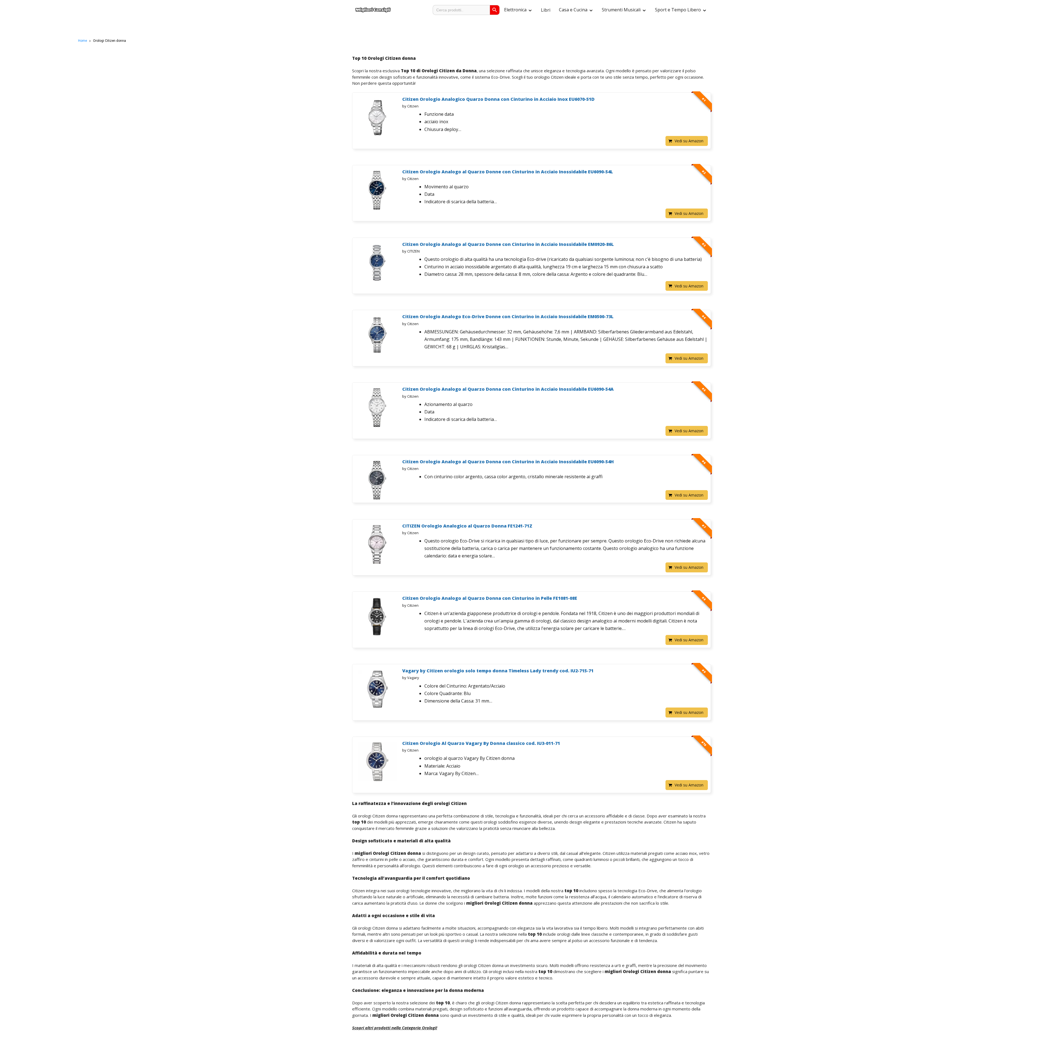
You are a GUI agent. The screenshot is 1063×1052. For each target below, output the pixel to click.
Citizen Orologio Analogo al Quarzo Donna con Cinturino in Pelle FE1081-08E (489, 598)
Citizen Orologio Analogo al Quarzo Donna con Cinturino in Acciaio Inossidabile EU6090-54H (508, 462)
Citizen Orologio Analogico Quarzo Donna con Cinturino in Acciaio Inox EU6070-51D (498, 99)
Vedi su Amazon (689, 140)
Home (82, 41)
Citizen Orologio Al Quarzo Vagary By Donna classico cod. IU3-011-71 (481, 743)
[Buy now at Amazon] (377, 116)
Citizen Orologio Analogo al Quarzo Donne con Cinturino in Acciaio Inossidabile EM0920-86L (508, 244)
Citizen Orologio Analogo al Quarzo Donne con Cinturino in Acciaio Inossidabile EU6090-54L (507, 172)
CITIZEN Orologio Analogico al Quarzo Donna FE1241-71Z (467, 526)
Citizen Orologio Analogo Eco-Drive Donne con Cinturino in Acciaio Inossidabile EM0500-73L (507, 316)
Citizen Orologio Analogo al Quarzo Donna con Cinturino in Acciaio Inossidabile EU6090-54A (508, 389)
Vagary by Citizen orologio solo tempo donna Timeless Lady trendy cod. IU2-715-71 (498, 671)
